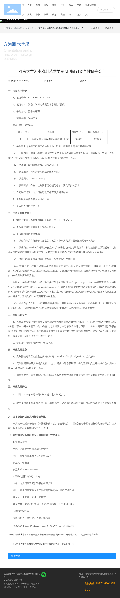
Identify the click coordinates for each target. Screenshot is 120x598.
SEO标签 (25, 583)
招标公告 (29, 28)
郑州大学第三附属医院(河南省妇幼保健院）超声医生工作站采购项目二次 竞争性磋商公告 (57, 534)
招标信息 (18, 28)
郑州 (25, 587)
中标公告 (95, 28)
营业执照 (35, 583)
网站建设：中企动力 (13, 587)
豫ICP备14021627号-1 (14, 580)
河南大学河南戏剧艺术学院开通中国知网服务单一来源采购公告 (45, 544)
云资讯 (33, 587)
